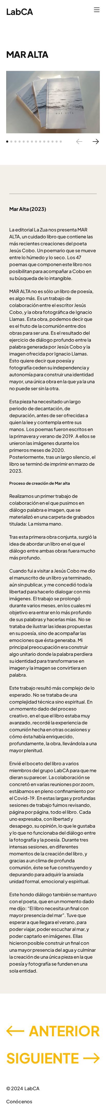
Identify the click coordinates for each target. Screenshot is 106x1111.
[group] (53, 102)
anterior (64, 1030)
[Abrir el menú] (97, 10)
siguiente (42, 1058)
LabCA (19, 11)
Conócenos (19, 1101)
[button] (7, 142)
